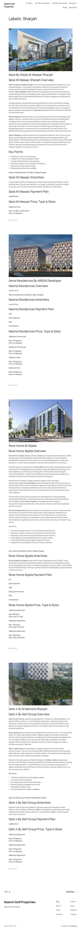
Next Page (71, 891)
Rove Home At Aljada (23, 445)
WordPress (73, 926)
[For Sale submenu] (32, 3)
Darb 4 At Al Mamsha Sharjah (28, 709)
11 (9, 891)
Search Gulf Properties (9, 5)
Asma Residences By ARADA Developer (35, 280)
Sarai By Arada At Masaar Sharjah (31, 74)
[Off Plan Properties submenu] (50, 3)
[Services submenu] (76, 3)
